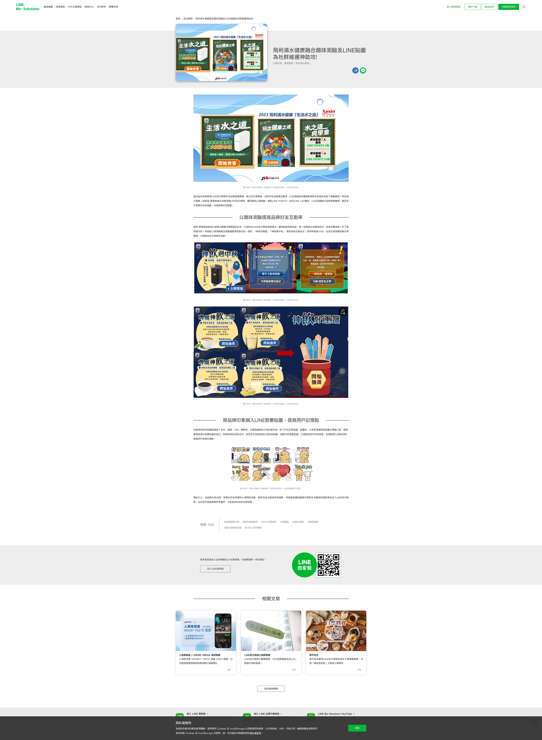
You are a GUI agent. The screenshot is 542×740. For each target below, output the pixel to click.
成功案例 (188, 18)
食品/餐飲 (299, 522)
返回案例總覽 (271, 688)
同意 (357, 728)
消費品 (285, 522)
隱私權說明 (255, 733)
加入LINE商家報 (215, 569)
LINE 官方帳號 (254, 527)
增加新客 (313, 522)
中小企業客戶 (270, 522)
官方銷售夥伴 (251, 522)
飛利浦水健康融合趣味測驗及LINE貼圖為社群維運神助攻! (224, 18)
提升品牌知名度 (233, 527)
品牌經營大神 (232, 522)
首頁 (178, 18)
